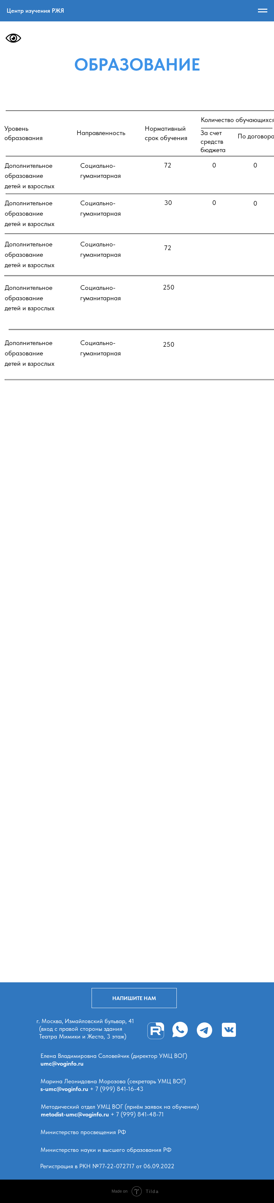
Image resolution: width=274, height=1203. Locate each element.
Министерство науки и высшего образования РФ (105, 1149)
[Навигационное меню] (262, 11)
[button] (134, 998)
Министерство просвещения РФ (83, 1131)
